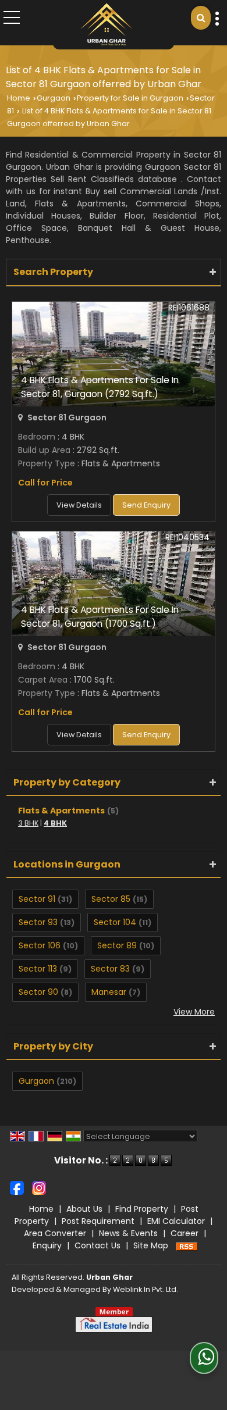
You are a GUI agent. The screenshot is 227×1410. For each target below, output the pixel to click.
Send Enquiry (146, 505)
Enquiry (47, 1245)
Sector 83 (110, 968)
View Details (79, 505)
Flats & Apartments (61, 810)
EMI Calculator (176, 1221)
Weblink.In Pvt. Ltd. (145, 1289)
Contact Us (97, 1245)
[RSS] (186, 1245)
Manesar (108, 992)
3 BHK (28, 823)
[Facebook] (17, 1187)
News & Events (128, 1233)
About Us (84, 1209)
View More (194, 1012)
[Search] (201, 18)
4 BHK (55, 823)
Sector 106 (40, 945)
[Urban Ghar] (106, 25)
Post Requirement (98, 1221)
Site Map (150, 1245)
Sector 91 (37, 899)
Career (184, 1233)
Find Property (141, 1209)
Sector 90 (38, 992)
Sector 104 (115, 922)
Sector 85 (110, 899)
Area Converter (55, 1233)
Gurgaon (53, 98)
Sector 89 (117, 945)
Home (18, 98)
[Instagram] (39, 1187)
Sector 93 (38, 922)
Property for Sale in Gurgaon (130, 98)
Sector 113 (38, 968)
